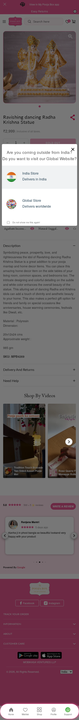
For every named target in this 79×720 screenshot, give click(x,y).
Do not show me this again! (26, 222)
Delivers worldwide (36, 206)
